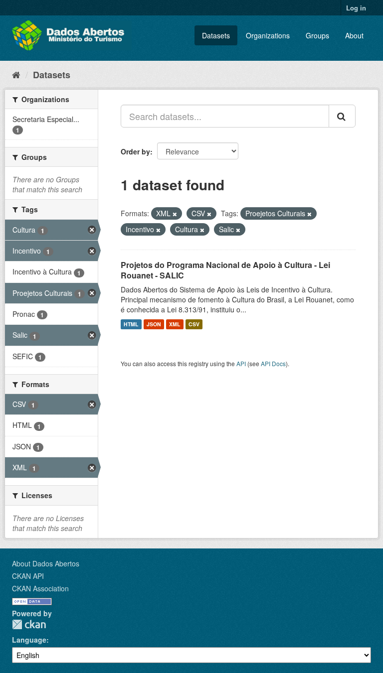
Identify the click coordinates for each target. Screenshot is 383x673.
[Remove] (175, 214)
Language (29, 640)
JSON (154, 324)
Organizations (268, 35)
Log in (356, 7)
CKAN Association (40, 588)
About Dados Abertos (45, 563)
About (354, 35)
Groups (317, 35)
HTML (131, 324)
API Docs (273, 363)
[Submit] (342, 116)
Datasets (216, 35)
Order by (135, 151)
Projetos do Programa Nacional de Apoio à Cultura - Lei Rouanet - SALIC (225, 270)
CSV (194, 324)
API (241, 363)
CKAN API (28, 576)
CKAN (29, 624)
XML (174, 324)
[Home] (16, 74)
